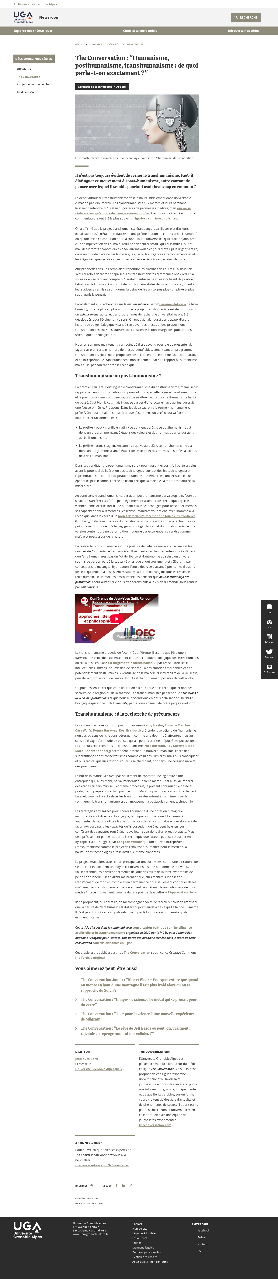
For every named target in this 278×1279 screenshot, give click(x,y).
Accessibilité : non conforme (150, 1261)
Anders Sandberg (97, 751)
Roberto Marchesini (179, 725)
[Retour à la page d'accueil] (23, 17)
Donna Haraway (105, 730)
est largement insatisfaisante (130, 663)
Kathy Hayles (153, 725)
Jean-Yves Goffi (86, 1059)
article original (94, 958)
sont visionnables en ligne (112, 943)
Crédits (136, 1243)
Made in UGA (25, 92)
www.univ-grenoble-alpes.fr (90, 1234)
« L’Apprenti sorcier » (181, 892)
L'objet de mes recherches (34, 84)
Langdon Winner (129, 842)
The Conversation (137, 952)
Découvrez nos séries (33, 59)
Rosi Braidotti (129, 730)
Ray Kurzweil (176, 746)
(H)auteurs (24, 69)
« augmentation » (172, 304)
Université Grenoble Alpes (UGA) (99, 1069)
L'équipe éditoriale (144, 1233)
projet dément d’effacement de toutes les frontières (156, 516)
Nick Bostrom (154, 746)
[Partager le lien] (131, 1185)
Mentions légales (143, 1247)
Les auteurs (139, 1238)
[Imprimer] (91, 1185)
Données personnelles (146, 1252)
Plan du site (139, 1228)
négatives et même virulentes (154, 218)
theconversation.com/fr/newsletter (102, 1165)
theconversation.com (155, 1125)
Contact (137, 1224)
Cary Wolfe (83, 730)
